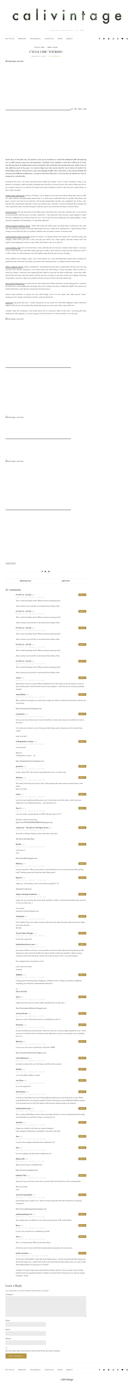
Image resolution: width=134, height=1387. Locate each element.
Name (8, 1320)
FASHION (22, 38)
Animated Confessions (24, 889)
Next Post (66, 581)
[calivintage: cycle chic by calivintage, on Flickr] (38, 109)
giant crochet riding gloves (15, 283)
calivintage (67, 1379)
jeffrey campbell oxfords (14, 267)
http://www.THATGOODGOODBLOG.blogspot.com (34, 822)
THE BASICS (35, 38)
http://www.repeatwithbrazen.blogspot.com (31, 1008)
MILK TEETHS (21, 991)
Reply (82, 595)
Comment (9, 1294)
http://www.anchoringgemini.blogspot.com (31, 1209)
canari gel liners (11, 212)
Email (8, 1329)
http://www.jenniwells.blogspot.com (28, 708)
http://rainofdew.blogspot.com (26, 858)
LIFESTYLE (49, 38)
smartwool (9, 302)
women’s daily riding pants (15, 195)
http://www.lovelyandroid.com (27, 1170)
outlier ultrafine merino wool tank (17, 236)
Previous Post (25, 581)
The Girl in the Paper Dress (25, 839)
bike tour (53, 47)
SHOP (60, 38)
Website (8, 1338)
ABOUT (69, 38)
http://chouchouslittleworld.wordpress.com (31, 1052)
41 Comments (54, 56)
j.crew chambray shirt (13, 247)
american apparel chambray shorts (17, 225)
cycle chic (39, 47)
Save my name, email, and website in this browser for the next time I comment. (32, 1350)
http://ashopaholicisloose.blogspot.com (30, 761)
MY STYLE (9, 38)
